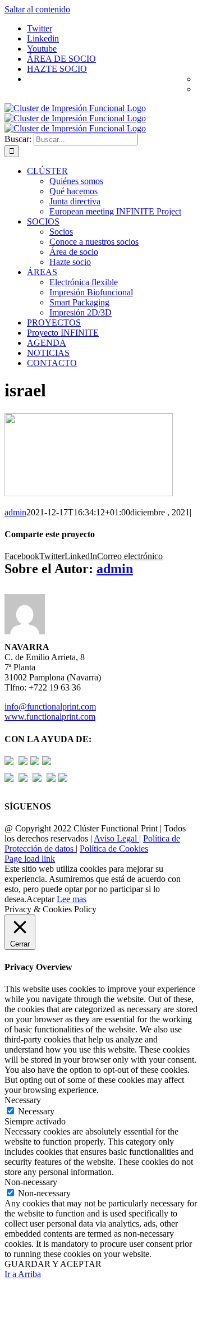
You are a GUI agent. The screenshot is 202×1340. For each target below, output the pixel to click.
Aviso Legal (116, 838)
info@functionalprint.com (50, 706)
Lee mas (71, 899)
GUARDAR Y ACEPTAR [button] (53, 1264)
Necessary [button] (22, 1100)
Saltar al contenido (37, 9)
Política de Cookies (114, 848)
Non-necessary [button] (30, 1182)
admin (15, 512)
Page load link (29, 858)
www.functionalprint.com (49, 716)
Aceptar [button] (40, 899)
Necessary (36, 1111)
